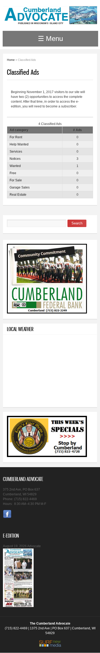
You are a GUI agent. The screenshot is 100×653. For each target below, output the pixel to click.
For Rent (16, 137)
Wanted (15, 166)
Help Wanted (19, 144)
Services (16, 151)
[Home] (50, 22)
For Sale (16, 180)
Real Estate (18, 194)
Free (13, 173)
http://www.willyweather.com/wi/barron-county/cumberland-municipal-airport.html (47, 396)
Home (11, 59)
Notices (15, 159)
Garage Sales (20, 187)
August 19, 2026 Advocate (22, 546)
